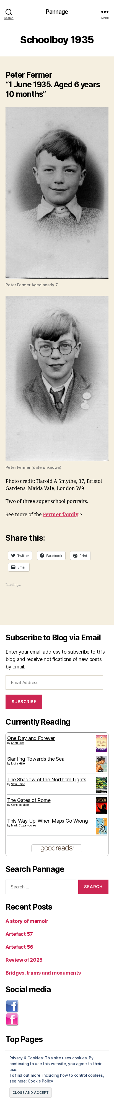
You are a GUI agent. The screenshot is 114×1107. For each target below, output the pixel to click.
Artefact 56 (19, 947)
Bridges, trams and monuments (43, 973)
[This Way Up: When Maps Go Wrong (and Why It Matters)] (101, 826)
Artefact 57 (19, 934)
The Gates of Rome (28, 800)
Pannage (57, 12)
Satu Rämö (18, 784)
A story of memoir (27, 921)
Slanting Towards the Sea (35, 759)
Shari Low (17, 742)
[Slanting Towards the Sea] (101, 764)
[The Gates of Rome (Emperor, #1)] (101, 806)
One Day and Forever (31, 738)
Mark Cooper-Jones (23, 825)
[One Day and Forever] (101, 743)
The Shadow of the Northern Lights (46, 779)
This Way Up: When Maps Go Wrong (47, 821)
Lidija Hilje (18, 763)
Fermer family (60, 515)
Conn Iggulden (20, 804)
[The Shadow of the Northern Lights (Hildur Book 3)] (101, 785)
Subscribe (24, 701)
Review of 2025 (24, 960)
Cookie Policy (40, 1081)
